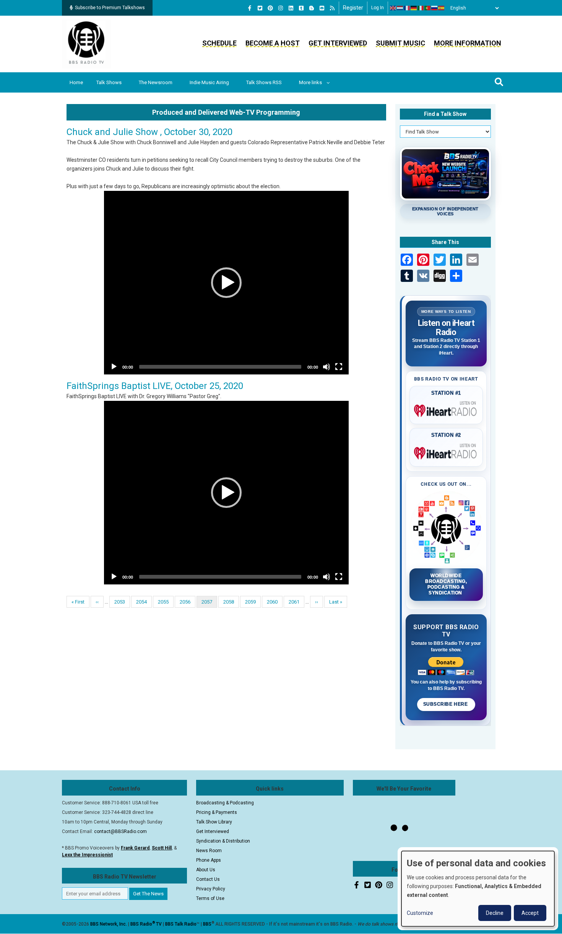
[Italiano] (420, 8)
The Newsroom (155, 82)
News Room (209, 850)
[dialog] (477, 888)
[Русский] (434, 8)
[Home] (86, 44)
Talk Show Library (214, 822)
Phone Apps (208, 860)
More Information (467, 43)
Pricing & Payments (216, 812)
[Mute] (326, 367)
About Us (205, 869)
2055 (163, 602)
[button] (226, 282)
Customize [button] (420, 913)
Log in (377, 7)
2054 (141, 602)
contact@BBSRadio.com (120, 831)
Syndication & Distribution (223, 841)
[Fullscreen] (339, 367)
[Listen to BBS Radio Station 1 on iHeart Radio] (446, 409)
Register (353, 8)
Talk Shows (109, 82)
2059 (250, 602)
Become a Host (272, 43)
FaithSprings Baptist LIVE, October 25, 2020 (155, 386)
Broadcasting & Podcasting (225, 802)
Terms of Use (210, 898)
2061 (294, 602)
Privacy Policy (210, 889)
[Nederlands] (400, 8)
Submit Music (400, 43)
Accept (530, 913)
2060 (272, 602)
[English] (393, 8)
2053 (119, 602)
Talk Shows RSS (264, 82)
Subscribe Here (446, 704)
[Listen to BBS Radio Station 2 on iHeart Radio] (446, 451)
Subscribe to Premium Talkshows (110, 7)
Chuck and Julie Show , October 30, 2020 (149, 132)
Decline (495, 913)
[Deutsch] (414, 8)
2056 (185, 602)
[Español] (441, 8)
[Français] (407, 8)
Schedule (219, 43)
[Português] (427, 8)
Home (76, 82)
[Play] (114, 367)
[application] (226, 282)
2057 (209, 603)
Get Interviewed (338, 43)
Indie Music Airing (209, 82)
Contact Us (208, 879)
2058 (228, 602)
